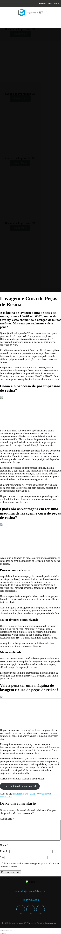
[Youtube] (40, 909)
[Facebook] (20, 909)
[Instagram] (30, 909)
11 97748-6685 (31, 900)
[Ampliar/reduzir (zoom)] (1, 930)
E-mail (4, 851)
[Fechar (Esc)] (11, 930)
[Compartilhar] (8, 930)
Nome (4, 845)
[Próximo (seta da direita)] (4, 933)
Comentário (7, 818)
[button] (56, 23)
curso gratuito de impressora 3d (20, 786)
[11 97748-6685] (30, 897)
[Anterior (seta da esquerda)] (1, 933)
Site (2, 857)
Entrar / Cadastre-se (49, 3)
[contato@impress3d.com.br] (30, 888)
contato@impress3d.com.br (30, 891)
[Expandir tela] (4, 930)
